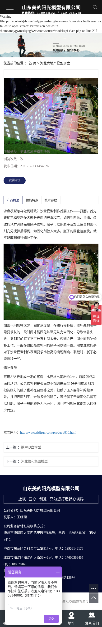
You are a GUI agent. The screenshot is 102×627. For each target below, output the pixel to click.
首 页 (32, 63)
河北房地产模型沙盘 (55, 63)
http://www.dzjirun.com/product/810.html (48, 432)
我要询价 (14, 180)
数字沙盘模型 (31, 447)
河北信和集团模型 (34, 461)
